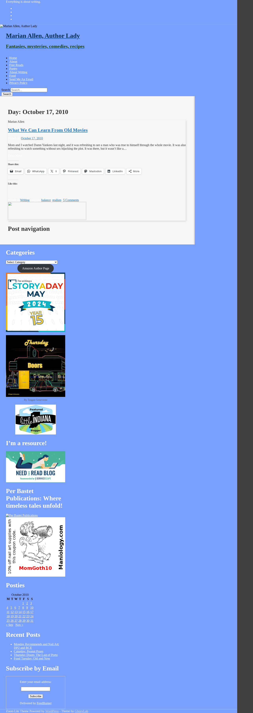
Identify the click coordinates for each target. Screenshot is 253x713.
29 (23, 620)
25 (8, 620)
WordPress (52, 711)
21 (20, 616)
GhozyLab (81, 711)
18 (8, 616)
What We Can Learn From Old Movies (48, 130)
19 (12, 616)
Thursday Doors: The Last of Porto (36, 655)
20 (16, 616)
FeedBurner (44, 703)
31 (31, 620)
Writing (24, 200)
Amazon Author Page (35, 268)
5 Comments (71, 200)
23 (27, 616)
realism (56, 200)
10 (31, 607)
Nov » (19, 624)
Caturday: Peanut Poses (28, 651)
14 (20, 612)
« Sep (9, 624)
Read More (15, 155)
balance (46, 200)
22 (23, 616)
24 (31, 616)
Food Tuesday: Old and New (32, 658)
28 (20, 620)
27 (16, 620)
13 (16, 612)
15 (23, 612)
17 (31, 612)
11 (8, 612)
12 (12, 612)
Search (5, 89)
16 (27, 612)
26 (12, 620)
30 (27, 620)
